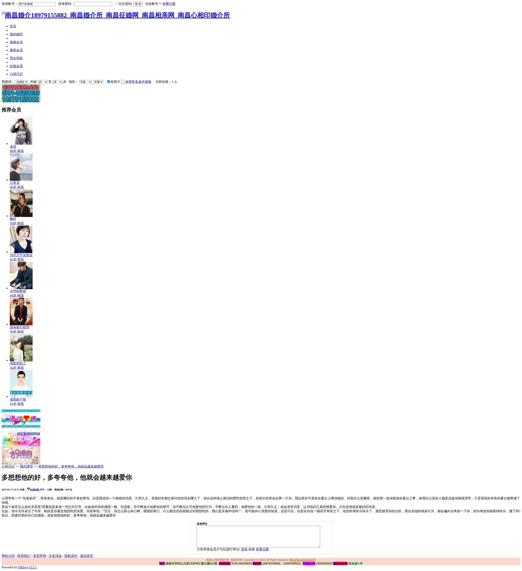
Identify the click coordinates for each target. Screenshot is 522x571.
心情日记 (16, 74)
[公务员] (21, 179)
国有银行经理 (19, 327)
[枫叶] (21, 216)
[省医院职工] (21, 360)
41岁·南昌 (17, 403)
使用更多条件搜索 (138, 81)
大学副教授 (18, 291)
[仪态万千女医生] (21, 252)
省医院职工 (18, 363)
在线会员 (16, 66)
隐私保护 (70, 556)
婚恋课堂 (26, 466)
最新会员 (16, 50)
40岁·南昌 (17, 187)
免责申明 (39, 556)
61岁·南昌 (17, 259)
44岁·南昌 (17, 295)
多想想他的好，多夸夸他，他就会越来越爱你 (71, 466)
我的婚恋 (16, 34)
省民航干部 (18, 399)
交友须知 (55, 556)
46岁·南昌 (17, 151)
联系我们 (23, 556)
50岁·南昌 (17, 223)
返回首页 (86, 556)
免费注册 (168, 4)
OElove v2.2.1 (27, 567)
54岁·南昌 (17, 367)
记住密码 (125, 4)
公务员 (15, 182)
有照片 (115, 81)
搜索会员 (16, 42)
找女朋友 (16, 58)
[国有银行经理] (21, 324)
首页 (13, 26)
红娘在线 (35, 489)
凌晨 (13, 146)
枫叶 (13, 219)
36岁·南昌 (17, 331)
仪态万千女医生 (21, 255)
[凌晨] (21, 143)
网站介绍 (8, 556)
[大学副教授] (21, 288)
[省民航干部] (21, 396)
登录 (244, 549)
